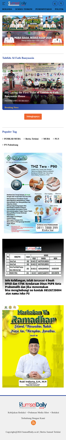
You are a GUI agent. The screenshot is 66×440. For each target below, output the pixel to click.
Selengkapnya (33, 116)
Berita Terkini (32, 139)
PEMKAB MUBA (12, 139)
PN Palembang (11, 145)
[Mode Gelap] (55, 3)
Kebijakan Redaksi (17, 412)
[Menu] (4, 3)
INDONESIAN (11, 100)
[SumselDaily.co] (16, 3)
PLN (57, 139)
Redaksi (55, 412)
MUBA (46, 139)
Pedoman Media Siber (38, 412)
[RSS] (33, 423)
